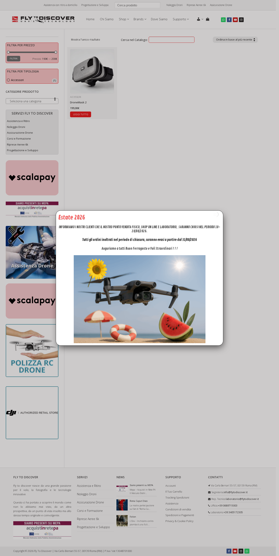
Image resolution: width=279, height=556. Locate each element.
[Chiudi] (215, 214)
